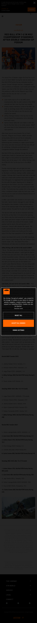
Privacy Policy (17, 308)
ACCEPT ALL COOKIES (18, 323)
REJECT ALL (18, 315)
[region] (18, 311)
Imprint (21, 308)
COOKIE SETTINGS (18, 330)
